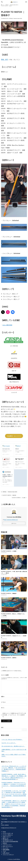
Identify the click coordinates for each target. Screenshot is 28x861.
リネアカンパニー (7, 844)
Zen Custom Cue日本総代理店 (10, 841)
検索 (2, 727)
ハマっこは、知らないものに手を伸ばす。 (12, 739)
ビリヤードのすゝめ (8, 833)
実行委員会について (8, 840)
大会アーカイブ (7, 836)
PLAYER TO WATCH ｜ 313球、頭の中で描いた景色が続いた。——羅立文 (14, 775)
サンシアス (5, 848)
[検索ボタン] (2, 2)
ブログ (4, 851)
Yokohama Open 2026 (17, 18)
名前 (2, 696)
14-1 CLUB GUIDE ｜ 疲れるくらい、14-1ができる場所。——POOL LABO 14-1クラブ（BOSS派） (14, 802)
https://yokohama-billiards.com (11, 519)
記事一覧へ (14, 523)
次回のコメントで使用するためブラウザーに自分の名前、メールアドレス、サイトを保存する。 (14, 714)
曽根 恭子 (4, 59)
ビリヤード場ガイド (8, 835)
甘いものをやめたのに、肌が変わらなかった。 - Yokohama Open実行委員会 (14, 769)
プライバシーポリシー (8, 854)
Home (4, 831)
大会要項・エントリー (14, 436)
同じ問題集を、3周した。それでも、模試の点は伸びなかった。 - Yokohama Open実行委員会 (14, 777)
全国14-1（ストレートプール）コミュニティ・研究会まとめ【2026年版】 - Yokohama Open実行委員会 (14, 795)
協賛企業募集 (6, 849)
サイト (2, 707)
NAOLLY (5, 843)
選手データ (5, 838)
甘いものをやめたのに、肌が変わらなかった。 (13, 746)
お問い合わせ (6, 853)
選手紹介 (11, 18)
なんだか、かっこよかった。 (9, 743)
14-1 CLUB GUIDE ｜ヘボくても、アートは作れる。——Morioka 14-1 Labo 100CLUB (14, 791)
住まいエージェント (8, 846)
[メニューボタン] (26, 2)
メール (3, 702)
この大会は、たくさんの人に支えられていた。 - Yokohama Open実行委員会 (14, 785)
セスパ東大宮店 (7, 325)
